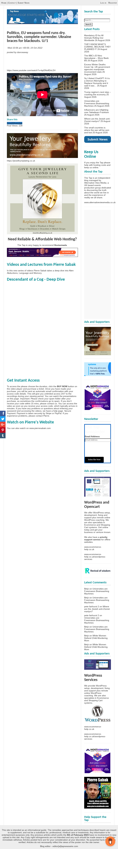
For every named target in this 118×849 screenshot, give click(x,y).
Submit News (24, 3)
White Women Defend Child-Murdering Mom (96, 638)
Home (3, 3)
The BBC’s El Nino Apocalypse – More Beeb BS (96, 58)
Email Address (92, 436)
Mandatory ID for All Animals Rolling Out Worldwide (93, 38)
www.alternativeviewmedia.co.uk (100, 202)
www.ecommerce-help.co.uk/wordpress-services (95, 556)
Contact (12, 3)
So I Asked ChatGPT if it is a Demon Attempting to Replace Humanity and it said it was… (97, 82)
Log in (103, 3)
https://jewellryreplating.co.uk (21, 160)
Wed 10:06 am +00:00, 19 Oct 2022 (25, 48)
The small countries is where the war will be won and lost (96, 130)
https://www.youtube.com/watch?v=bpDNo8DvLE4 (31, 70)
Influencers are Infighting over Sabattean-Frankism (96, 111)
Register (112, 3)
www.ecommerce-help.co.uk (93, 548)
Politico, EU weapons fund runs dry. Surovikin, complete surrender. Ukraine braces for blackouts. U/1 (39, 37)
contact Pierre (42, 416)
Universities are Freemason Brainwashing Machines (96, 103)
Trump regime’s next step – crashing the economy (97, 93)
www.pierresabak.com (40, 428)
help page (58, 411)
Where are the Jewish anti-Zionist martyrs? (97, 119)
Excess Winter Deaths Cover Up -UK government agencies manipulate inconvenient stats (97, 68)
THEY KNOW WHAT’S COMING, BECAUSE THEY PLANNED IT (97, 46)
